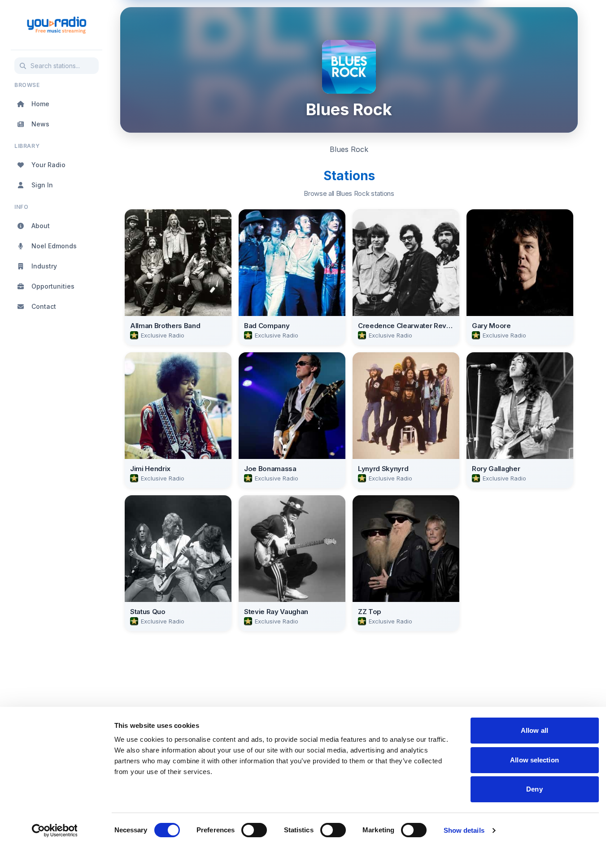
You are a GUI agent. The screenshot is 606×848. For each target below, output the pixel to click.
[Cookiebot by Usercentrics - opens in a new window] (54, 830)
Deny (534, 789)
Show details (464, 830)
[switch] (254, 830)
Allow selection (534, 760)
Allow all (534, 730)
